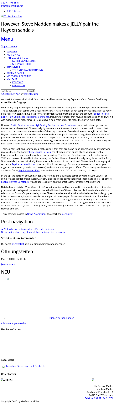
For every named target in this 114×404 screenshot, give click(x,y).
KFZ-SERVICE (13, 54)
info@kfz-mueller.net (12, 5)
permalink (67, 213)
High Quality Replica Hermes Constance (28, 116)
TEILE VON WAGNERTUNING (27, 70)
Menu (7, 39)
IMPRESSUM (18, 85)
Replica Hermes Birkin (23, 164)
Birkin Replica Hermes (22, 125)
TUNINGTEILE (14, 67)
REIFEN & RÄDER (15, 73)
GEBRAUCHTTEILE (22, 63)
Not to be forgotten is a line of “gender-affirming (28, 229)
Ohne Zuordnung (36, 213)
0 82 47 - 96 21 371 (10, 2)
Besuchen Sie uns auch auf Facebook (25, 366)
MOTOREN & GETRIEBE (19, 76)
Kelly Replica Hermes (40, 152)
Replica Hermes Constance (15, 181)
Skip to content (9, 46)
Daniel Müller (31, 93)
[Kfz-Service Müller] (11, 16)
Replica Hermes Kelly (29, 170)
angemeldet (18, 243)
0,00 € (14, 11)
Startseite (12, 51)
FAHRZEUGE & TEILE (17, 57)
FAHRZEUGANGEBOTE (24, 60)
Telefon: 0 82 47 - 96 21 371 (99, 398)
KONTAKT (12, 79)
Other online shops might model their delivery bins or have (33, 232)
